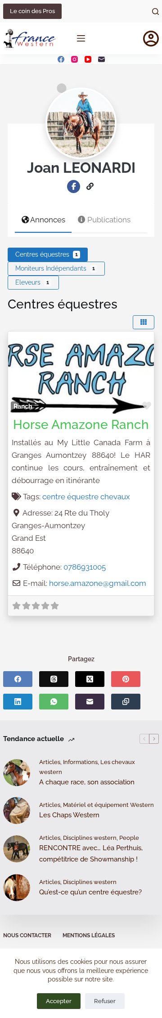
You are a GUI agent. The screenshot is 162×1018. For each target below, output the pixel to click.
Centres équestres (46, 254)
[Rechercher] (155, 11)
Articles (49, 762)
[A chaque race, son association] (16, 772)
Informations (80, 762)
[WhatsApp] (53, 701)
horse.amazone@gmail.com (97, 583)
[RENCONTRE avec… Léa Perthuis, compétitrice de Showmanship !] (16, 848)
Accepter (59, 1001)
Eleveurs (32, 282)
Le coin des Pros (32, 11)
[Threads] (53, 679)
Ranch (23, 406)
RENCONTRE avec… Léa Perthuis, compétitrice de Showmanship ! (91, 853)
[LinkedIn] (17, 701)
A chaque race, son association (87, 782)
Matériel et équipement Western (108, 805)
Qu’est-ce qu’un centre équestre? (90, 892)
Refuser (105, 1001)
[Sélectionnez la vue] (143, 322)
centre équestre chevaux (86, 496)
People (129, 837)
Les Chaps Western (69, 815)
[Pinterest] (125, 679)
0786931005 (84, 566)
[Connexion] (151, 38)
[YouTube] (88, 59)
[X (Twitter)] (89, 679)
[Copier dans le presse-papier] (125, 701)
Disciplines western (90, 837)
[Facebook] (61, 59)
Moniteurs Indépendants (55, 268)
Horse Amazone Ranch (81, 424)
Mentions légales (89, 935)
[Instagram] (74, 59)
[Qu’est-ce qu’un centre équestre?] (16, 887)
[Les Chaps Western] (16, 810)
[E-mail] (101, 59)
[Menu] (81, 38)
